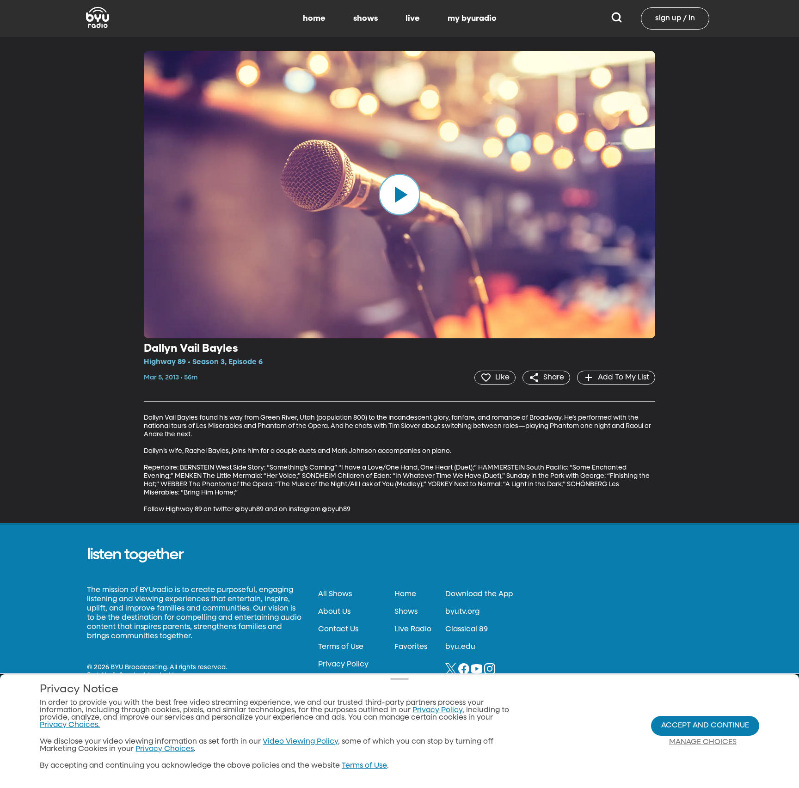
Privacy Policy (343, 664)
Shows (406, 612)
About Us (334, 612)
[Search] (616, 18)
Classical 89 (466, 629)
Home (405, 594)
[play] (399, 194)
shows (365, 18)
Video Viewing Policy (300, 741)
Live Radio (412, 629)
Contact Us (338, 629)
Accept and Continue (705, 725)
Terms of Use (340, 647)
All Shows (335, 594)
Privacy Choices (164, 749)
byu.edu (460, 647)
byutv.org (462, 612)
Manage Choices (703, 742)
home (314, 18)
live (413, 18)
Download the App (479, 594)
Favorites (410, 647)
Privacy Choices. (70, 725)
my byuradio (472, 18)
